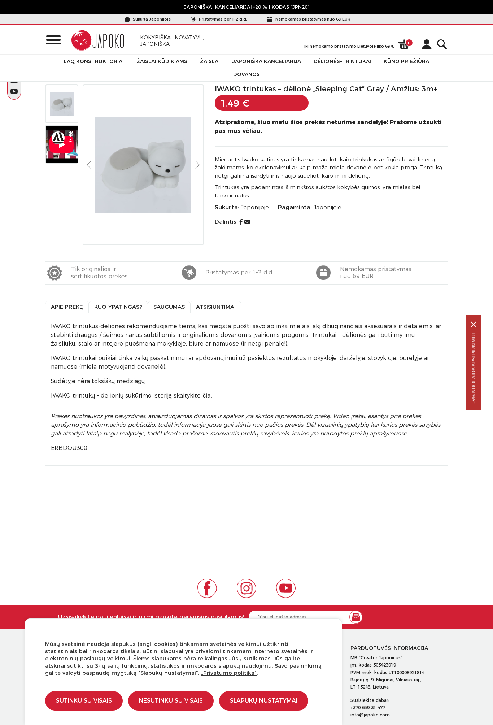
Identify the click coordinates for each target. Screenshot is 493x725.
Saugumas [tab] (169, 306)
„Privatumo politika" (229, 672)
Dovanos (246, 74)
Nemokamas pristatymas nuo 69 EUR (312, 19)
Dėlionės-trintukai (342, 61)
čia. (207, 395)
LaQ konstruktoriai (94, 61)
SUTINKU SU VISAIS (84, 700)
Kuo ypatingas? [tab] (118, 306)
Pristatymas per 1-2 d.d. (222, 19)
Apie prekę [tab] (67, 306)
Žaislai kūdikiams (161, 61)
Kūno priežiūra (406, 61)
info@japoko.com (370, 714)
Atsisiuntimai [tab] (216, 306)
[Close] (473, 324)
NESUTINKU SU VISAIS (171, 700)
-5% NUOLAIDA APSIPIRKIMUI (473, 368)
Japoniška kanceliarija (266, 61)
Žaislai (210, 61)
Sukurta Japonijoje (151, 19)
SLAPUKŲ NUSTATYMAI (263, 700)
